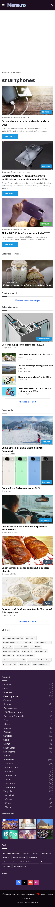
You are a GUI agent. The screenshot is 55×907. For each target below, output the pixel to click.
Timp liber (8, 791)
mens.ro (7, 117)
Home (6, 72)
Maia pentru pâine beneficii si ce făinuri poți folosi (27, 285)
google (7, 647)
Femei (6, 720)
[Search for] (52, 6)
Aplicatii (9, 763)
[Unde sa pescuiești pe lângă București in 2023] (9, 369)
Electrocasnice (10, 708)
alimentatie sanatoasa (13, 638)
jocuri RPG (27, 651)
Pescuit (7, 732)
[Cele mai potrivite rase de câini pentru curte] (9, 357)
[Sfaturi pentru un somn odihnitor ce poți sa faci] (27, 824)
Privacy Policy (31, 902)
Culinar (9, 799)
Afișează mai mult (27, 401)
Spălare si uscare (14, 712)
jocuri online (21, 647)
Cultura (7, 700)
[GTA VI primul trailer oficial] (27, 834)
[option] (27, 274)
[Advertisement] (27, 41)
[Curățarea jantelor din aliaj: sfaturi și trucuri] (45, 834)
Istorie (6, 724)
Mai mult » (10, 136)
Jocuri (8, 779)
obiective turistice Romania (39, 660)
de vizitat (27, 642)
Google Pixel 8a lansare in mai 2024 (21, 488)
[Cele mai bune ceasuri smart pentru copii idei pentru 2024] (9, 391)
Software (10, 783)
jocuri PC (35, 647)
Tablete (6, 755)
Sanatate (7, 735)
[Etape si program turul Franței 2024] (9, 380)
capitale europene (11, 642)
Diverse (7, 704)
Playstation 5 (9, 664)
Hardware (10, 775)
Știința (6, 743)
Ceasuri (9, 771)
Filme (8, 803)
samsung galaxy (40, 664)
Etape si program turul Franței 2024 (34, 377)
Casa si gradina (10, 696)
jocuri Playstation (11, 651)
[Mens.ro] (16, 5)
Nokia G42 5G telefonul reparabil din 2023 (26, 233)
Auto (5, 688)
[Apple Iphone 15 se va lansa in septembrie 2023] (10, 834)
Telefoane (10, 787)
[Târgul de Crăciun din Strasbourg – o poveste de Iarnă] (10, 824)
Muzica (7, 728)
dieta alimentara (43, 642)
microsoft (8, 655)
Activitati (9, 795)
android (30, 638)
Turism (8, 807)
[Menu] (3, 6)
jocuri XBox (40, 651)
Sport (6, 739)
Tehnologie (8, 759)
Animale (7, 684)
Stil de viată (9, 747)
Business (7, 692)
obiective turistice (25, 655)
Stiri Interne (9, 751)
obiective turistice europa (14, 660)
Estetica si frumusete (13, 716)
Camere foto (11, 767)
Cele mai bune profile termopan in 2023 (23, 344)
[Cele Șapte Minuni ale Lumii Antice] (45, 824)
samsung (24, 664)
